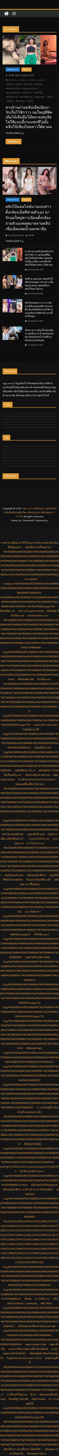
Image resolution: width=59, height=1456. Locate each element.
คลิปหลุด (38, 84)
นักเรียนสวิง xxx (13, 775)
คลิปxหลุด (28, 84)
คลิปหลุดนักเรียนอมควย (44, 1185)
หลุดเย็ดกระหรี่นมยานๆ (38, 547)
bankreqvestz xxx (38, 615)
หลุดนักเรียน (40, 97)
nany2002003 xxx (39, 838)
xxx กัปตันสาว (33, 911)
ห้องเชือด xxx (7, 611)
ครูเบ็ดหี (54, 875)
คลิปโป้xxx (27, 92)
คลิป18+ (18, 84)
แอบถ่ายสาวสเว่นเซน (45, 724)
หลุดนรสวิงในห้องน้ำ (14, 1353)
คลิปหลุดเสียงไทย (13, 92)
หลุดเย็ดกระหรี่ (31, 729)
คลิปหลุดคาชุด (26, 679)
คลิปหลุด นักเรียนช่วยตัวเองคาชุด (37, 1326)
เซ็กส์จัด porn (41, 934)
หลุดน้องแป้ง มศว (14, 875)
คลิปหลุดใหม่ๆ (34, 1048)
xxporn (31, 80)
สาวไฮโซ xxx (42, 1298)
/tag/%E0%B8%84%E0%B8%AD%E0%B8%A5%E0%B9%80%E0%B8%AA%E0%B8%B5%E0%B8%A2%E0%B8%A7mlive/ (30, 1180)
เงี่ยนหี (50, 97)
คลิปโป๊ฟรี (38, 92)
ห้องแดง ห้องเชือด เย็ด (38, 879)
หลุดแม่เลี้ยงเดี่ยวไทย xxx (29, 784)
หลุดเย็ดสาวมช (42, 747)
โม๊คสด (30, 101)
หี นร (33, 1394)
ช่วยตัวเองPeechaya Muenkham (36, 779)
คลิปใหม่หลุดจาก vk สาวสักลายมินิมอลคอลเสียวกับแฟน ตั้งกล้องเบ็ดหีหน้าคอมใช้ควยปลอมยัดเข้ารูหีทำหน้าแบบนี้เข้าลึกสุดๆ (39, 309)
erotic (54, 1349)
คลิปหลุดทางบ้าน (12, 69)
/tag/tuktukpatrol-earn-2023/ (24, 1358)
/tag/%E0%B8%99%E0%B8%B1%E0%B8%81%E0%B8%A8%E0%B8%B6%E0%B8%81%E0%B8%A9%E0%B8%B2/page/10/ (30, 1011)
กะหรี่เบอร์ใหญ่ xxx (17, 1394)
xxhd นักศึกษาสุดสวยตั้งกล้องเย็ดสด (28, 1349)
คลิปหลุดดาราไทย (48, 770)
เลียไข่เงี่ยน (20, 101)
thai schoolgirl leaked (31, 611)
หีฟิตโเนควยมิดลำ (13, 879)
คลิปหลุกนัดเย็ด (32, 1144)
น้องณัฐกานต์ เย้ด (18, 1399)
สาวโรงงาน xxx (35, 843)
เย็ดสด (27, 1298)
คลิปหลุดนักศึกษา (36, 875)
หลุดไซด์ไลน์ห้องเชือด (37, 957)
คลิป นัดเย (46, 1303)
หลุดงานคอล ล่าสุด (35, 1344)
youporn (41, 80)
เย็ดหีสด (10, 101)
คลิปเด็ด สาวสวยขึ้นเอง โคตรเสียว (22, 1449)
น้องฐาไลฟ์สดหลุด (31, 647)
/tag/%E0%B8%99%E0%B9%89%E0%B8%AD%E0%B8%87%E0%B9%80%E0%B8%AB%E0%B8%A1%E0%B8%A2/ (29, 1294)
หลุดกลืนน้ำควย (36, 834)
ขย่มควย (9, 84)
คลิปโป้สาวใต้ (11, 97)
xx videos (22, 80)
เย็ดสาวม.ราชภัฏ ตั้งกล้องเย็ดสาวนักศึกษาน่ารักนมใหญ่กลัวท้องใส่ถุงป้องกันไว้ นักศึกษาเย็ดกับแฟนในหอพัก (39, 335)
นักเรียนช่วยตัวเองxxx (32, 1171)
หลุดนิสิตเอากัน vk (25, 770)
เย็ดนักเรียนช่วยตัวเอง (37, 775)
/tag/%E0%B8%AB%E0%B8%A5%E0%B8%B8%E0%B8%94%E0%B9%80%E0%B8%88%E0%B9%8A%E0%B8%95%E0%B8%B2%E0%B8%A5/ (29, 1057)
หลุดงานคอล (38, 1399)
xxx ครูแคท (31, 579)
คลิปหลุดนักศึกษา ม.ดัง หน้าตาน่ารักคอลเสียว (28, 1189)
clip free (12, 80)
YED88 (11, 75)
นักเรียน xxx (44, 679)
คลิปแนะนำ (26, 69)
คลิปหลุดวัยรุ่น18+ (30, 88)
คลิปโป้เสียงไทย (26, 97)
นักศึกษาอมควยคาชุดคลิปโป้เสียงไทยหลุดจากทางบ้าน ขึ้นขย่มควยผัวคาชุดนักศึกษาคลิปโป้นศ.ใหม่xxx (39, 283)
